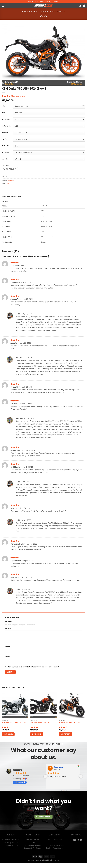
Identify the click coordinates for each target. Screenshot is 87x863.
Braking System (6, 126)
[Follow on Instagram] (74, 840)
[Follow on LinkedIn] (78, 840)
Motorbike (33, 11)
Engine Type (5, 152)
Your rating (9, 622)
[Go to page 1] (61, 790)
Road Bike (61, 11)
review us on (18, 782)
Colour (3, 106)
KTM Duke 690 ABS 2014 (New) (69, 722)
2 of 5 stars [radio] (9, 624)
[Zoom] (4, 83)
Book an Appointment (54, 848)
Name (7, 647)
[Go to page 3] (64, 790)
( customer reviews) (18, 96)
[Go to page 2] (63, 790)
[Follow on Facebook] (71, 840)
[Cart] (84, 5)
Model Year (5, 145)
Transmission (6, 159)
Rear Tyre (4, 139)
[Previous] (1, 716)
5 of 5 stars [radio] (30, 624)
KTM (7, 183)
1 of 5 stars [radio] (5, 624)
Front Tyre (5, 132)
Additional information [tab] (11, 196)
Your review (9, 628)
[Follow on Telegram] (81, 840)
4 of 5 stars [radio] (21, 624)
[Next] (85, 716)
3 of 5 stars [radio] (15, 624)
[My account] (80, 5)
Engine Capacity (6, 119)
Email (7, 657)
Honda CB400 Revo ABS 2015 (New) (14, 722)
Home (24, 11)
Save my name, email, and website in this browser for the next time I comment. (33, 667)
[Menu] (3, 5)
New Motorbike (47, 11)
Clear (83, 105)
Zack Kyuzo (58, 767)
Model (3, 112)
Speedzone (17, 770)
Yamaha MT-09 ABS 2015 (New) (40, 722)
